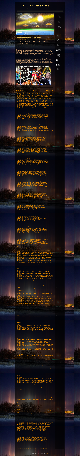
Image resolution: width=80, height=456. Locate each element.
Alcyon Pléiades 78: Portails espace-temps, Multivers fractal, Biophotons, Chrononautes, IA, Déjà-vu (31, 131)
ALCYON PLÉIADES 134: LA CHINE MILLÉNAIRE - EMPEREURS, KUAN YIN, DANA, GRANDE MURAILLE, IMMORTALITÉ (35, 317)
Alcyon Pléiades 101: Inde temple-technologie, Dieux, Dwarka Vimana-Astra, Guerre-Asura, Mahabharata (32, 106)
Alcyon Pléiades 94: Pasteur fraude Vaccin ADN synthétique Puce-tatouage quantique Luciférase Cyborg (32, 114)
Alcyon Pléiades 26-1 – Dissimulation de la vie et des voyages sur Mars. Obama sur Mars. (30, 205)
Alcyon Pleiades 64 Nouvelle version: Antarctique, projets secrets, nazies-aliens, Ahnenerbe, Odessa (32, 147)
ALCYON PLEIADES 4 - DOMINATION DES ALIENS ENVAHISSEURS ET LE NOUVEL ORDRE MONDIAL (32, 243)
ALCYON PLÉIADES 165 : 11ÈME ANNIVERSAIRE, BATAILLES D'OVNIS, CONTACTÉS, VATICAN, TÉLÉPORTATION (34, 403)
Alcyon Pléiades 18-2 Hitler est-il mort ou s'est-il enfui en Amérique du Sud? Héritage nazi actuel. (31, 222)
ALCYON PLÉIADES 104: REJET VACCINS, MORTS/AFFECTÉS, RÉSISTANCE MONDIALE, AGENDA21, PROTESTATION (35, 103)
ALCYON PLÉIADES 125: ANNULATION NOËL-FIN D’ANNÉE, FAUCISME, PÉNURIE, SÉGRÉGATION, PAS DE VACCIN (34, 288)
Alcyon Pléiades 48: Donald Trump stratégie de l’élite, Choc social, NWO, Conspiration (29, 164)
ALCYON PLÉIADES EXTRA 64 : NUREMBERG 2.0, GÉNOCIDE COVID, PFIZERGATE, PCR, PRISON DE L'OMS (33, 426)
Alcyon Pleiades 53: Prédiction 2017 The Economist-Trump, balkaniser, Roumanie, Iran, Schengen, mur (32, 159)
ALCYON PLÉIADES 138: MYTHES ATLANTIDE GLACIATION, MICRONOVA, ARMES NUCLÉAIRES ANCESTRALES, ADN (35, 328)
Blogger (47, 453)
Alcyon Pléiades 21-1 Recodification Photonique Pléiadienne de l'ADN (27, 216)
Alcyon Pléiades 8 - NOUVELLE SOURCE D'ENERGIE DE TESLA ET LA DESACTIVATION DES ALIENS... (32, 239)
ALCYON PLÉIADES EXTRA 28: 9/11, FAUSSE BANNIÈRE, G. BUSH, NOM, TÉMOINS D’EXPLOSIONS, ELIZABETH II (34, 341)
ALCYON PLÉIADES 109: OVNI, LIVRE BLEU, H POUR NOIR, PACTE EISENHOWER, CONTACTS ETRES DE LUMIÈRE (34, 95)
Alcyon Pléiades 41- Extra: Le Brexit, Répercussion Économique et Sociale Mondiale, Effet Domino (31, 172)
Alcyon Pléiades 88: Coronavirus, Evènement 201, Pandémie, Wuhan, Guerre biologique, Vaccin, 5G (32, 120)
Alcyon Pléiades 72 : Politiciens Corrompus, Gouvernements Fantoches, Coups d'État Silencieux (31, 138)
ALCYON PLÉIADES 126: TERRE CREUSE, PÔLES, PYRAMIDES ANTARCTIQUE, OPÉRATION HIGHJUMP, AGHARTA (34, 293)
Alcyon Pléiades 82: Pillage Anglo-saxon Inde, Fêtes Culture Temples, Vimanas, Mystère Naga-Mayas (32, 127)
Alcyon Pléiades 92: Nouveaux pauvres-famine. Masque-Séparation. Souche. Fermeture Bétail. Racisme (32, 116)
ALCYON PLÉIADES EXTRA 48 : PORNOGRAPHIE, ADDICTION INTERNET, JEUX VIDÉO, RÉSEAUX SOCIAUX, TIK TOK (35, 399)
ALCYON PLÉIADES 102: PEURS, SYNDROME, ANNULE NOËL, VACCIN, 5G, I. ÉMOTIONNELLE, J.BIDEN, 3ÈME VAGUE (35, 105)
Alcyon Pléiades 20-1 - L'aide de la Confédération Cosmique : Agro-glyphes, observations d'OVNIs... (32, 218)
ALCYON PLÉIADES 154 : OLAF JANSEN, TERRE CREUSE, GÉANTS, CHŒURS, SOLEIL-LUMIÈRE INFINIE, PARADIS (34, 382)
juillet (58, 54)
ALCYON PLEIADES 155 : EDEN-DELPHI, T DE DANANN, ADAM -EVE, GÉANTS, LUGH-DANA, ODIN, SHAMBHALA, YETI (35, 383)
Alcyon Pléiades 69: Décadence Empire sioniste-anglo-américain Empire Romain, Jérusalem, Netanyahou (32, 141)
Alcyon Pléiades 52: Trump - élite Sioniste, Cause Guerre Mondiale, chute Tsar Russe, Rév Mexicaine (32, 160)
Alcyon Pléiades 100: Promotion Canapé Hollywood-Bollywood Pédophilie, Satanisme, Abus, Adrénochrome (33, 107)
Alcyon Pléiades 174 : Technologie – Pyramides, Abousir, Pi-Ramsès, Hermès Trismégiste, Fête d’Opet (32, 448)
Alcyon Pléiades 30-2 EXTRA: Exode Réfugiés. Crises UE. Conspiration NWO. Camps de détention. (31, 193)
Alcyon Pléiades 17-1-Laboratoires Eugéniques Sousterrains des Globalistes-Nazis (29, 226)
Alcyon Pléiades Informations (21, 39)
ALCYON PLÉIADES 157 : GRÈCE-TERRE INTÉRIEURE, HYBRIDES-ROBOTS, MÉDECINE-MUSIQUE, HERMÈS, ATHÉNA (35, 387)
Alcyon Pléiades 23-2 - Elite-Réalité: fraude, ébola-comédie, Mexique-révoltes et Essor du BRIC (31, 209)
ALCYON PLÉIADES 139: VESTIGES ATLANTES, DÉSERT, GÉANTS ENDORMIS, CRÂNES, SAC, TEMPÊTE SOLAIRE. (34, 330)
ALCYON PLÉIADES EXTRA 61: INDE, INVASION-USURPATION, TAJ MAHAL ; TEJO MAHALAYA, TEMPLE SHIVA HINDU (35, 422)
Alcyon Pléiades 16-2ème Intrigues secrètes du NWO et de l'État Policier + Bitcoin (29, 227)
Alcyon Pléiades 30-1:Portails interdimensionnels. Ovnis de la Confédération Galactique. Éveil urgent (32, 195)
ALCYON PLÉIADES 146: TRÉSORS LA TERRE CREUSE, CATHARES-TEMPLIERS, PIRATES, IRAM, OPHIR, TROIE (34, 350)
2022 (57, 40)
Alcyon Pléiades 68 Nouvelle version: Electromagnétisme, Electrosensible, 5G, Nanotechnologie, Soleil (32, 142)
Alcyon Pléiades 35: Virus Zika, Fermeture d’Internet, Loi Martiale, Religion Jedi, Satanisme (30, 181)
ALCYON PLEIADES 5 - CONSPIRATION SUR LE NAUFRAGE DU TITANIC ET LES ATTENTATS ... (31, 242)
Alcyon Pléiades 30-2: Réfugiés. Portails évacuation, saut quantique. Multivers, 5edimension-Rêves (31, 194)
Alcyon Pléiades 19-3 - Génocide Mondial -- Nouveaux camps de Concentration (28, 219)
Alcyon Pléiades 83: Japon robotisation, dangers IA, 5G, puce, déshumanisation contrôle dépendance (32, 126)
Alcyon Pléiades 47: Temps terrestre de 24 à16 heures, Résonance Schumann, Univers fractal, (31, 165)
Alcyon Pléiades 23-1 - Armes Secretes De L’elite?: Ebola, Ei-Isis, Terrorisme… (28, 210)
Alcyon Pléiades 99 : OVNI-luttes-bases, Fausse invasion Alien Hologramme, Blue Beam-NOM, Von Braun (32, 108)
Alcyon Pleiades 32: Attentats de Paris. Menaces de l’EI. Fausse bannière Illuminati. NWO (30, 188)
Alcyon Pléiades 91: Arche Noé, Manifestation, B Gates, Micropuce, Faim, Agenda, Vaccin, (30, 117)
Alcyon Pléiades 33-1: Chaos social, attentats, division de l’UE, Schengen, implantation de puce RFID (32, 187)
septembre (59, 51)
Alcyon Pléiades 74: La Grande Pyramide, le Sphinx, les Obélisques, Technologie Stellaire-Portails (31, 136)
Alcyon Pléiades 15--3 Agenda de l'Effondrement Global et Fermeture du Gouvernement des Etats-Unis (32, 229)
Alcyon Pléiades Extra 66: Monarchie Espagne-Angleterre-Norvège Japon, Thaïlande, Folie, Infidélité (32, 428)
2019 (57, 44)
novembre (58, 49)
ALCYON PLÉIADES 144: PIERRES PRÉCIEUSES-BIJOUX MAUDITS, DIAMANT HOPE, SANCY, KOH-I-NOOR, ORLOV (34, 345)
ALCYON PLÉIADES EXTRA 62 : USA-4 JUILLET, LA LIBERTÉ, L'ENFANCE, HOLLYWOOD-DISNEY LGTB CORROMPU (34, 423)
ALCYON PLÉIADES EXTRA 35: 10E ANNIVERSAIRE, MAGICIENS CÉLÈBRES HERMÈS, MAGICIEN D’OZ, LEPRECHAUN (35, 357)
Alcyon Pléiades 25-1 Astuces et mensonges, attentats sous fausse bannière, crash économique (31, 207)
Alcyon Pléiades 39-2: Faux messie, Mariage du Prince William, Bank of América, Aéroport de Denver (32, 174)
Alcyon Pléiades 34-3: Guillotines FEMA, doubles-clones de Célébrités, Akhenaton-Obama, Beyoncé (31, 182)
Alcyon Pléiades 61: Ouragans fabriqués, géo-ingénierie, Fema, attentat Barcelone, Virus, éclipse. (31, 150)
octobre (58, 50)
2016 (57, 67)
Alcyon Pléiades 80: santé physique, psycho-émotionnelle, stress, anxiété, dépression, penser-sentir (32, 129)
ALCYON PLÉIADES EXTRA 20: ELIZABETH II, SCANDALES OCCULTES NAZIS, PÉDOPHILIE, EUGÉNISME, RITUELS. (34, 316)
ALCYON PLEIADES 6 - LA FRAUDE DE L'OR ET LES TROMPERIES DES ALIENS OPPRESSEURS (31, 241)
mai (58, 60)
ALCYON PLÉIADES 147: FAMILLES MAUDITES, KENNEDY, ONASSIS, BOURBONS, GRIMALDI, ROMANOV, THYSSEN (35, 356)
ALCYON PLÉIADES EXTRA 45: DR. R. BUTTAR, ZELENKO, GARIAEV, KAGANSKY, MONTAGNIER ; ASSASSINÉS (34, 381)
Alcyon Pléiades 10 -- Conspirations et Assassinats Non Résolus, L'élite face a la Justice (30, 237)
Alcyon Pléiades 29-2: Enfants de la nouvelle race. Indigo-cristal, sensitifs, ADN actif (29, 196)
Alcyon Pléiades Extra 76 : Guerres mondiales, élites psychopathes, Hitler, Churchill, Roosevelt (31, 440)
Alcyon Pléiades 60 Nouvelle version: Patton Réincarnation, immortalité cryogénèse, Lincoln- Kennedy (32, 151)
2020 (57, 43)
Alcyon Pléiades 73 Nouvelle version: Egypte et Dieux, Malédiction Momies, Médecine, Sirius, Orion (31, 137)
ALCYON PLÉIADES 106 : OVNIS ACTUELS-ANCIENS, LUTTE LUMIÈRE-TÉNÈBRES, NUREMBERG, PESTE (33, 100)
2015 (57, 68)
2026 (57, 35)
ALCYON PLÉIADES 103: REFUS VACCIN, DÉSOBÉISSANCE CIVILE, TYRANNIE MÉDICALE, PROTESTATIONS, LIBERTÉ (35, 104)
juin (58, 59)
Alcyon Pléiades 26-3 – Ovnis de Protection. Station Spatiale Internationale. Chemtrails (30, 203)
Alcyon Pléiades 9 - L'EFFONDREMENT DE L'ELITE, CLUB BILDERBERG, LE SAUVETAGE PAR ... (31, 238)
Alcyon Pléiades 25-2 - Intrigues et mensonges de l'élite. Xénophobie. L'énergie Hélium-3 (30, 206)
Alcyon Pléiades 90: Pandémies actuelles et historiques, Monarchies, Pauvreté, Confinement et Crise (32, 118)
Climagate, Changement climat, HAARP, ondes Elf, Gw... (59, 56)
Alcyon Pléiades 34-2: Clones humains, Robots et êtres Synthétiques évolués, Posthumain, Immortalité (32, 183)
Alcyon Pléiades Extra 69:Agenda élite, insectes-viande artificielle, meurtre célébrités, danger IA (31, 431)
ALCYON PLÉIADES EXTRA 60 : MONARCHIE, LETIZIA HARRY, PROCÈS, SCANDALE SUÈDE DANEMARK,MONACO (34, 421)
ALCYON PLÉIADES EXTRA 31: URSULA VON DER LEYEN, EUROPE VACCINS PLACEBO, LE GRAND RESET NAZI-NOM (35, 349)
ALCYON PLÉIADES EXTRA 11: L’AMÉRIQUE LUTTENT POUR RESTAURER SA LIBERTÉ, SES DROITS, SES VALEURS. (35, 285)
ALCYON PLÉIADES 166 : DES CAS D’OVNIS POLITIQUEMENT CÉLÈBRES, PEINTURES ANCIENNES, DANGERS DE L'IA (35, 407)
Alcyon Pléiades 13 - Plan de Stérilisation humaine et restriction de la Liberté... (28, 233)
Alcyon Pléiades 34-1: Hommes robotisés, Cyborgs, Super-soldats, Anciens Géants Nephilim (30, 184)
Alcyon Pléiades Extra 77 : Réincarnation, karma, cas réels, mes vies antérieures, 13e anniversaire (31, 441)
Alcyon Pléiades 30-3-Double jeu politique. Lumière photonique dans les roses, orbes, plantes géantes (32, 192)
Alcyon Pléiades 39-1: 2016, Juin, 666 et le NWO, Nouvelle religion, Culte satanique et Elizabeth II (31, 175)
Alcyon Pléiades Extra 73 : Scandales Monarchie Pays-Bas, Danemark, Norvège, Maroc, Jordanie (31, 437)
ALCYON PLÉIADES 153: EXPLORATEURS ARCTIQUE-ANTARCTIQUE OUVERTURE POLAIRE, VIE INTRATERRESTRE (35, 380)
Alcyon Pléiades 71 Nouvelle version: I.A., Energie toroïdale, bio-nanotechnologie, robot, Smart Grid (31, 139)
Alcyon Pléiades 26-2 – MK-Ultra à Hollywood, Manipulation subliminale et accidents (29, 204)
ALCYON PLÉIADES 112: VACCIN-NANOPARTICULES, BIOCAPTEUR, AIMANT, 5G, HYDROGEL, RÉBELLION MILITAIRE (35, 247)
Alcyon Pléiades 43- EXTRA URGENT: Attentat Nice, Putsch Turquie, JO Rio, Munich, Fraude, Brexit (31, 170)
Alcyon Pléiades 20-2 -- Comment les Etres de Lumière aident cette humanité (28, 217)
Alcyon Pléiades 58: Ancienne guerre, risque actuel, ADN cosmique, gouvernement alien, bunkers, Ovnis (32, 153)
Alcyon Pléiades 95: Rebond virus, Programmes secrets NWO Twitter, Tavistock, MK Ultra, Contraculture (32, 113)
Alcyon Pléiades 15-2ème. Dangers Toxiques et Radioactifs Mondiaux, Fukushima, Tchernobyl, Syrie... (32, 230)
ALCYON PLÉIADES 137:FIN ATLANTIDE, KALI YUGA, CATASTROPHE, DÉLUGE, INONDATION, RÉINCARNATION (34, 327)
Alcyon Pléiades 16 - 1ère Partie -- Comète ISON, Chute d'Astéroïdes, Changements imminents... (31, 228)
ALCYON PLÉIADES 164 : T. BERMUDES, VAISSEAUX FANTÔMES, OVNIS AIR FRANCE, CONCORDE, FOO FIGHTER (34, 400)
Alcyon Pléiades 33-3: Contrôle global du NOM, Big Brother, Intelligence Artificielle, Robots (30, 185)
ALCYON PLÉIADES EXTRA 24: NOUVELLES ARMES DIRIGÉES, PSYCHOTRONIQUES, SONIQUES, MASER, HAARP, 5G (35, 329)
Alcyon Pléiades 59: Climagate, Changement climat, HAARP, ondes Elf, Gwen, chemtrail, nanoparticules (32, 152)
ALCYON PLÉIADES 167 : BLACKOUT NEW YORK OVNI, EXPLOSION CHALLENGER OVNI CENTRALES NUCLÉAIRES (35, 410)
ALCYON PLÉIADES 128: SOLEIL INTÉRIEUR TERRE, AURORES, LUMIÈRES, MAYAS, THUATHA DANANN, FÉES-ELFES (35, 300)
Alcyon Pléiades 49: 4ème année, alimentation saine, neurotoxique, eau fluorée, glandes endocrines (32, 163)
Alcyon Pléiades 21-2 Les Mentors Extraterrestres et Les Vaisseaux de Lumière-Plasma (30, 215)
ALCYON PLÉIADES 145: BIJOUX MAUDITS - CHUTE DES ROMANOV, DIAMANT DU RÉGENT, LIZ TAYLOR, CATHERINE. (35, 348)
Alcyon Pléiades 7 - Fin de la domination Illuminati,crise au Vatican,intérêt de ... (28, 240)
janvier (58, 65)
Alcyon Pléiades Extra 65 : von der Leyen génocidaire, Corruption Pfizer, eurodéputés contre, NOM (31, 427)
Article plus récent (20, 90)
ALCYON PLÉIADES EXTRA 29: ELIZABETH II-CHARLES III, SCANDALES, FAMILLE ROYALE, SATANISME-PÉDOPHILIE (35, 344)
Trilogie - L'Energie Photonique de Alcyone (23, 244)
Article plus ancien (49, 90)
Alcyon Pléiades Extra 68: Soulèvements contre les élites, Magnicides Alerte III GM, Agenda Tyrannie (32, 430)
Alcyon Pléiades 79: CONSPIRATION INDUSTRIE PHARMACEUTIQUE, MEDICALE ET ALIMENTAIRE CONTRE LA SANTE (35, 130)
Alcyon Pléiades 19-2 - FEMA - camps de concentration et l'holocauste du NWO (28, 220)
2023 (57, 39)
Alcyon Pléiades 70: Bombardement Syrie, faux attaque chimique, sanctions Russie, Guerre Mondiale (32, 140)
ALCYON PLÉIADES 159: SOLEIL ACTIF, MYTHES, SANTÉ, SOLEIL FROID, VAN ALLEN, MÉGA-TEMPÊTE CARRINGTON (35, 390)
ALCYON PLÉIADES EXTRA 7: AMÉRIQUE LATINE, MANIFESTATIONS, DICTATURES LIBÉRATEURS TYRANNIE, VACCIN (35, 275)
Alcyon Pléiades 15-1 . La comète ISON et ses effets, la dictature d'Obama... (28, 231)
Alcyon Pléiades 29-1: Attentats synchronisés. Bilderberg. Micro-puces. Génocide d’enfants (30, 197)
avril (58, 61)
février (58, 64)
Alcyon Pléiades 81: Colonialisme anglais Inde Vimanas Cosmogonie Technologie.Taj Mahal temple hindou (32, 128)
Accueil (34, 90)
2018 (57, 45)
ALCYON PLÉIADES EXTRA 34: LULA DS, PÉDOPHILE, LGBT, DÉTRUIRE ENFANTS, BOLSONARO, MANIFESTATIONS (35, 355)
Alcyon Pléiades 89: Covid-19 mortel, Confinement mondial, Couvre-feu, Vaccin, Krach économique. (31, 119)
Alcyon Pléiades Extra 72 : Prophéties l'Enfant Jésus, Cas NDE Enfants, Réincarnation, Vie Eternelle (31, 436)
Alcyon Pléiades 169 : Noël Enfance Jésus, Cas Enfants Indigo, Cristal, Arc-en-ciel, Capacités (30, 442)
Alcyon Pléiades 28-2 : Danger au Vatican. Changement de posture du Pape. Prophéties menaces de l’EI (32, 198)
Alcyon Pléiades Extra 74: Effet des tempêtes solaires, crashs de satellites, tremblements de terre (31, 438)
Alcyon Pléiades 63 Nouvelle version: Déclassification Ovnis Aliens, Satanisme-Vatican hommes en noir (32, 148)
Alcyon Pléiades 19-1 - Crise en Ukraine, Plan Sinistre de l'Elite (26, 221)
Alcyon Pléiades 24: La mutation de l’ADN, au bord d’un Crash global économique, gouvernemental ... (32, 208)
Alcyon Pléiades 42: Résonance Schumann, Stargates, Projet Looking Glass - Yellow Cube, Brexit (31, 171)
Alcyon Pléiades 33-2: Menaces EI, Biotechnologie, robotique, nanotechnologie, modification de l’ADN (32, 186)
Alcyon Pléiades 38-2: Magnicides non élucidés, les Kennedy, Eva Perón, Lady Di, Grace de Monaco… (32, 176)
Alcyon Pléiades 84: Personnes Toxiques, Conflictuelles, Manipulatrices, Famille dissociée (30, 125)
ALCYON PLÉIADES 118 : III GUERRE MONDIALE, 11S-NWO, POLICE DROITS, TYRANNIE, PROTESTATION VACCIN (34, 257)
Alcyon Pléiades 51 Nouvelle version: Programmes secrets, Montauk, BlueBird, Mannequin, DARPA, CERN (32, 161)
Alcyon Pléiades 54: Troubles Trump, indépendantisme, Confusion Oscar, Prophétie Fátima (30, 158)
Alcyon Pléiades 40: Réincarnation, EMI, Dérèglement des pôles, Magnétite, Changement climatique (32, 173)
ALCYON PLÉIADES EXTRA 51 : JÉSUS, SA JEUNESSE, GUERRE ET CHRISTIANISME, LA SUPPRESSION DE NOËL (34, 406)
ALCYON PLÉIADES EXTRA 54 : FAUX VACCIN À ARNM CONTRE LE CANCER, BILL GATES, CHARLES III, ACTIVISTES (35, 413)
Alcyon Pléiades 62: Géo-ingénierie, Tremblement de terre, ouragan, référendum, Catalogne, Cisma (31, 149)
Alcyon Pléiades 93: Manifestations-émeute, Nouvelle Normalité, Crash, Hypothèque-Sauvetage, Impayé (32, 115)
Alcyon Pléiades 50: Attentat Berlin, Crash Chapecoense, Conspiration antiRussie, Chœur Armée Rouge (32, 162)
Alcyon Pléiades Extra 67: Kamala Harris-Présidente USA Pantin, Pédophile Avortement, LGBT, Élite (31, 429)
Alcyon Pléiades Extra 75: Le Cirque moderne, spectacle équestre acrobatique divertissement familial (32, 439)
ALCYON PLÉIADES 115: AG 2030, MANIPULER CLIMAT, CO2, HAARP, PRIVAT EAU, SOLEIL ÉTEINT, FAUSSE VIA (34, 252)
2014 (57, 69)
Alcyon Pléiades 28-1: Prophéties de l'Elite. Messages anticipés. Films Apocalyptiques (29, 199)
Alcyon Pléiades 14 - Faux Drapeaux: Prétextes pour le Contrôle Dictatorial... (28, 232)
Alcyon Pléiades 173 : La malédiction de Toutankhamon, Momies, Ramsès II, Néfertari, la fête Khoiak (32, 447)
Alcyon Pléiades (32, 5)
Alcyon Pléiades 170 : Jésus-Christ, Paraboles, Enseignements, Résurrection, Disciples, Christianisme (32, 443)
